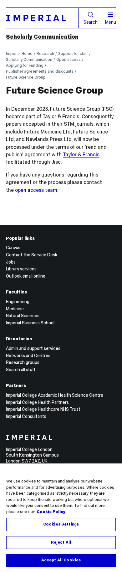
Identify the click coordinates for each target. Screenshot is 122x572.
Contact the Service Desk (31, 255)
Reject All (61, 542)
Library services (21, 269)
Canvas (13, 247)
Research (45, 53)
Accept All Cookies (61, 560)
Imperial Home (19, 53)
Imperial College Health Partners (37, 402)
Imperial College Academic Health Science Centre (54, 395)
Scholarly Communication (42, 36)
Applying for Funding (24, 65)
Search (91, 21)
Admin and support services (33, 348)
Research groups (22, 362)
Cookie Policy (51, 511)
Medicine (15, 309)
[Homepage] (42, 17)
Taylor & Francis (81, 155)
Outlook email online (25, 276)
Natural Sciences (22, 315)
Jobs (11, 262)
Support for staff (73, 53)
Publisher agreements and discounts (40, 71)
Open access (68, 59)
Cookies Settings (61, 524)
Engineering (17, 301)
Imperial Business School (30, 323)
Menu (110, 21)
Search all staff (20, 369)
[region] (61, 517)
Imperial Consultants (26, 416)
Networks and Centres (28, 355)
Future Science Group (26, 77)
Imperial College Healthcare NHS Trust (43, 409)
